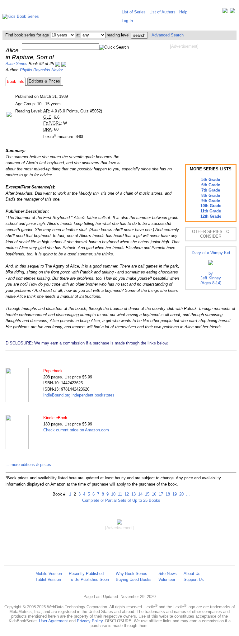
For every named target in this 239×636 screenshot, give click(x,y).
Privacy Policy (90, 621)
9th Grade (210, 200)
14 (140, 494)
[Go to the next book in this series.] (63, 63)
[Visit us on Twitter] (225, 12)
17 (160, 494)
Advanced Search (168, 35)
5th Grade (210, 179)
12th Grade (210, 216)
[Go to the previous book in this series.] (57, 63)
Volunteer (166, 579)
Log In (127, 20)
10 (112, 494)
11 (119, 494)
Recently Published (86, 573)
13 (133, 494)
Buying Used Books (134, 579)
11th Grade (210, 211)
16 (153, 494)
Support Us (194, 579)
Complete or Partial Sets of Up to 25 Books (121, 500)
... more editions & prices (28, 464)
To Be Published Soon (89, 579)
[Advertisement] (184, 99)
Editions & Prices (44, 81)
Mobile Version (48, 573)
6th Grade (210, 185)
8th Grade (210, 195)
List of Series (134, 12)
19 (174, 494)
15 (146, 494)
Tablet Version (48, 579)
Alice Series (16, 63)
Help (183, 12)
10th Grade (210, 205)
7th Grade (210, 190)
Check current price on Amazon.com (76, 430)
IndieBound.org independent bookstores (79, 395)
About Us (192, 573)
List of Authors (162, 12)
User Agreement (53, 621)
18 (167, 494)
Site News (167, 573)
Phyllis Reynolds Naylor (41, 70)
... (187, 494)
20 (181, 494)
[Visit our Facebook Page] (232, 12)
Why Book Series (131, 573)
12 (126, 494)
